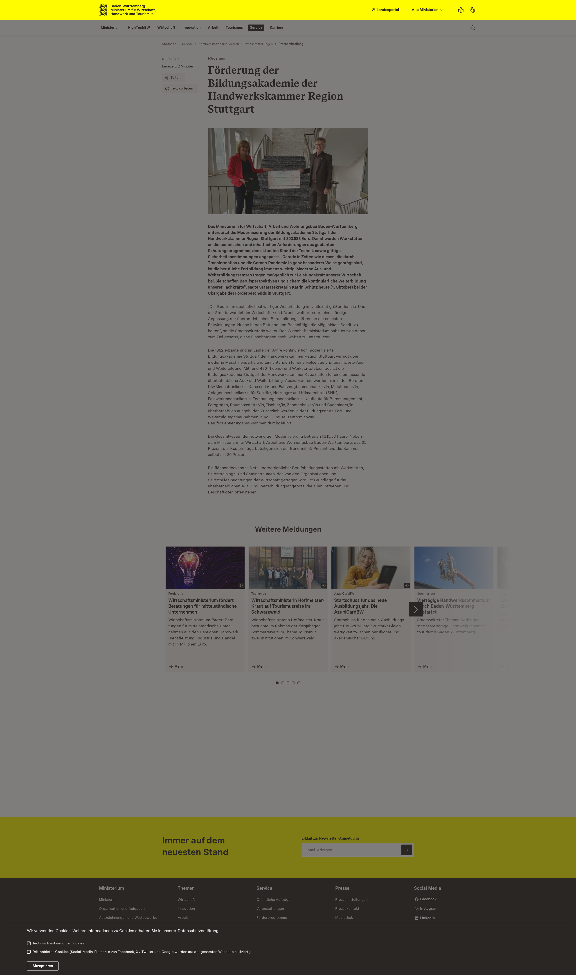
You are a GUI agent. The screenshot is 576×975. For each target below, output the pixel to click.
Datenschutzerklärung (198, 930)
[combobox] (428, 10)
